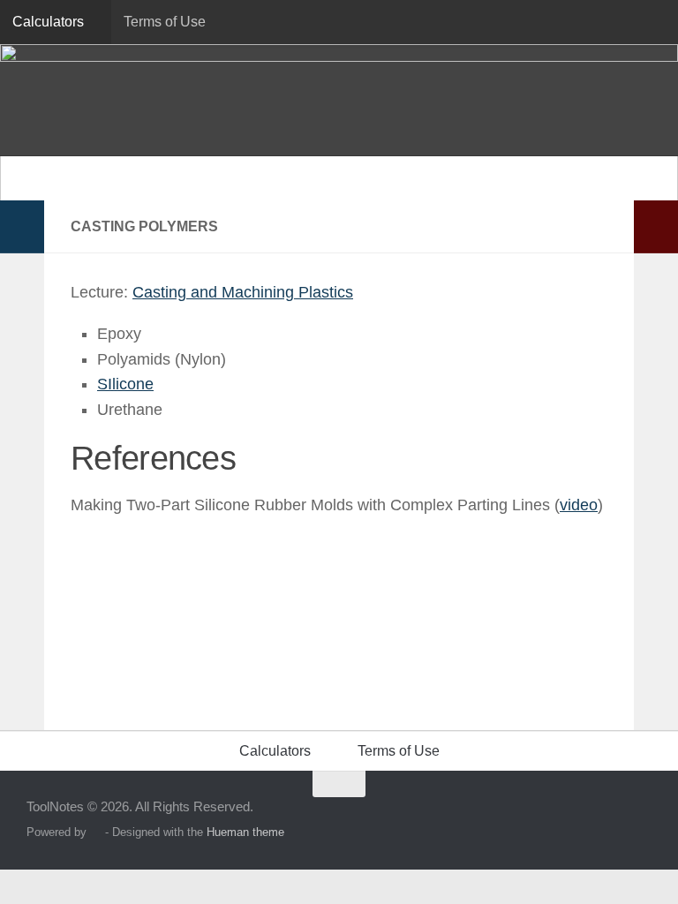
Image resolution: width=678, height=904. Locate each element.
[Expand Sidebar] (22, 226)
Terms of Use (165, 21)
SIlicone (125, 384)
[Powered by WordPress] (96, 832)
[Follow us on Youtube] (639, 818)
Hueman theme (245, 832)
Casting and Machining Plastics (242, 292)
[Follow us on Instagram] (607, 818)
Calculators (48, 21)
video (579, 505)
